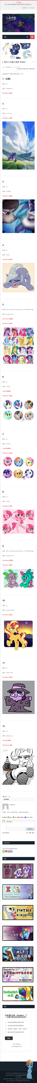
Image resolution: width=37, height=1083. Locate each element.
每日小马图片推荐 (30, 68)
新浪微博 (21, 817)
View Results (17, 1044)
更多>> (31, 817)
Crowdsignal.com (17, 1046)
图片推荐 (24, 68)
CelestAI (8, 67)
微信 (10, 817)
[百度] (11, 852)
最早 (30, 832)
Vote (8, 1038)
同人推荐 (19, 68)
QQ (15, 817)
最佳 (33, 832)
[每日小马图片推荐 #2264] (18, 51)
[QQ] (6, 852)
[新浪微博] (9, 852)
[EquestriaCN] (18, 23)
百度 (27, 817)
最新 (27, 832)
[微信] (3, 852)
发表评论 (30, 829)
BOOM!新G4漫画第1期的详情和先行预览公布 (18, 4)
